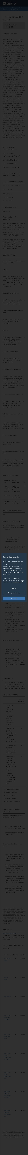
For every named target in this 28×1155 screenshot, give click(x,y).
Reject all (14, 588)
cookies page (17, 582)
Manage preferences (14, 593)
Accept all (14, 598)
